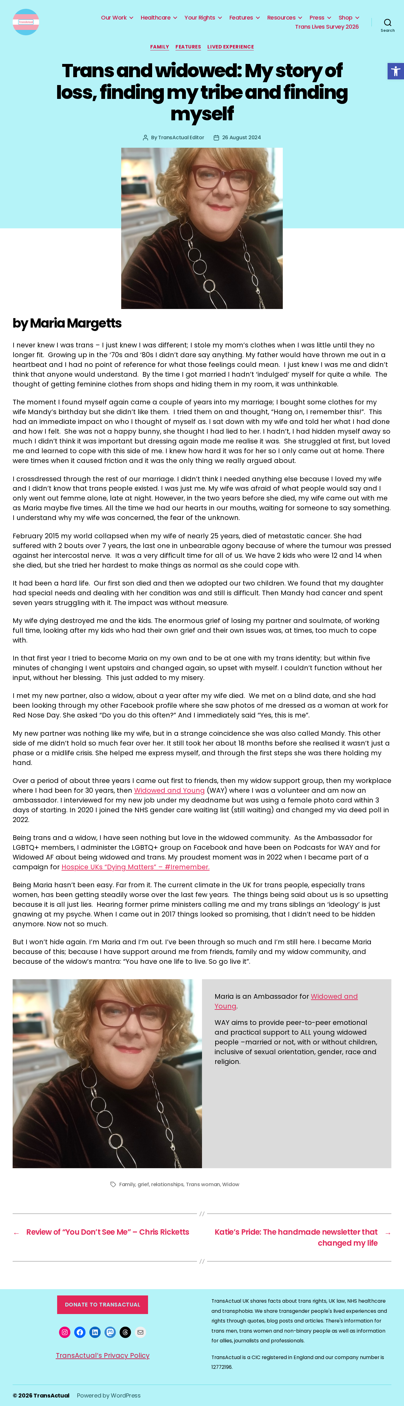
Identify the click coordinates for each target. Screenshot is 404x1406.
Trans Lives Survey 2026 (327, 26)
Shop (346, 17)
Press (317, 17)
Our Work (114, 17)
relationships (167, 1184)
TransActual (51, 1395)
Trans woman (203, 1184)
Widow (230, 1184)
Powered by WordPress (109, 1395)
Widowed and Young (169, 790)
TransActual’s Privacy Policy (103, 1355)
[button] (396, 71)
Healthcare (155, 17)
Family (159, 47)
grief (143, 1184)
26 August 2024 (241, 137)
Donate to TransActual (102, 1304)
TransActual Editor (181, 137)
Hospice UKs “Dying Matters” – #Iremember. (136, 867)
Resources (281, 17)
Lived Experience (230, 47)
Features (241, 17)
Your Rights (200, 17)
